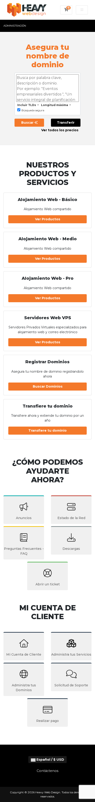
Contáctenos (47, 771)
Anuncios (24, 518)
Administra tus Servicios (71, 654)
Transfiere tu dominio (47, 430)
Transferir (65, 122)
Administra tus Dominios (24, 687)
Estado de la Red (71, 518)
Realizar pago (47, 721)
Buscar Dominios (47, 386)
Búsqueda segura (32, 110)
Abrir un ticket (48, 584)
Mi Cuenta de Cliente (23, 654)
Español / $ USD (50, 759)
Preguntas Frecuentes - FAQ (24, 551)
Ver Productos (47, 219)
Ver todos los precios (59, 130)
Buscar (27, 122)
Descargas (71, 549)
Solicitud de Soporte (71, 685)
